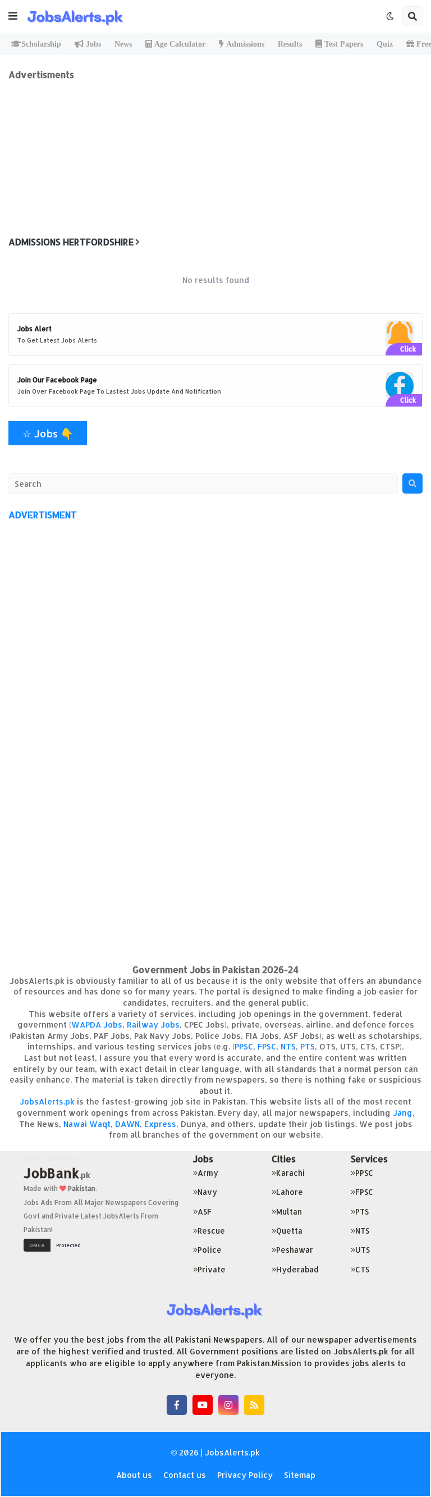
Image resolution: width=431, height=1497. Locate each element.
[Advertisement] (215, 159)
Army (208, 1172)
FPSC (267, 1046)
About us (134, 1475)
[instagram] (228, 1405)
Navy (207, 1192)
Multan (289, 1211)
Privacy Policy (245, 1475)
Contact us (184, 1475)
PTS (307, 1046)
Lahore (289, 1192)
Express (160, 1124)
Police (210, 1249)
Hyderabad (297, 1269)
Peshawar (294, 1249)
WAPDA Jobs (96, 1024)
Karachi (290, 1172)
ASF (205, 1211)
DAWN (127, 1124)
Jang (402, 1112)
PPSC (244, 1046)
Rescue (211, 1230)
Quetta (289, 1230)
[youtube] (202, 1405)
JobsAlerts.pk (47, 1101)
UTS (362, 1249)
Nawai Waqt (87, 1124)
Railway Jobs (153, 1024)
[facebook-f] (177, 1405)
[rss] (254, 1405)
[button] (13, 16)
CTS (362, 1269)
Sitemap (299, 1475)
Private (212, 1269)
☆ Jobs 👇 (47, 433)
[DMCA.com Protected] (55, 1244)
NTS (288, 1046)
